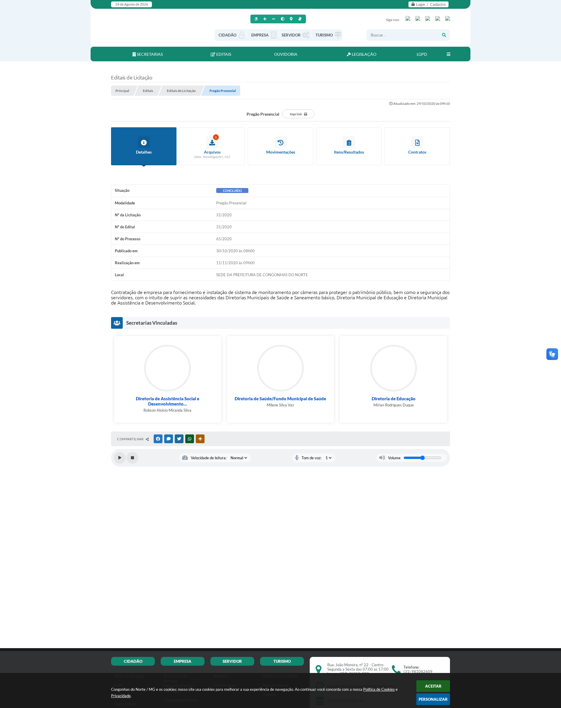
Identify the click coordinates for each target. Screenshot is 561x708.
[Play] (120, 458)
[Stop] (132, 458)
